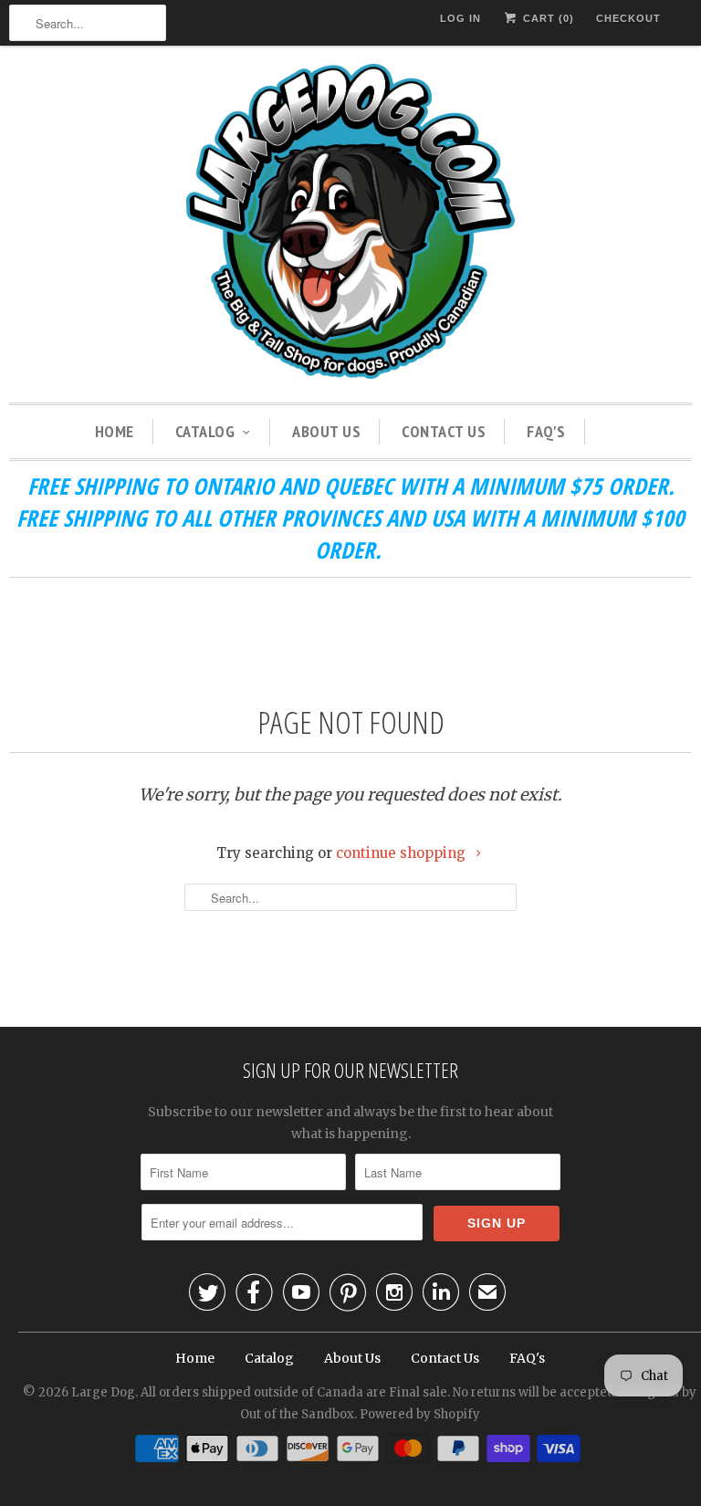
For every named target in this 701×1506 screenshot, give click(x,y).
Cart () (546, 18)
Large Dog (103, 1392)
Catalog (205, 431)
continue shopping (402, 853)
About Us (326, 431)
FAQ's (546, 431)
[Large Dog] (350, 224)
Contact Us (444, 431)
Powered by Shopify (420, 1414)
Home (114, 431)
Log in (460, 18)
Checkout (628, 18)
